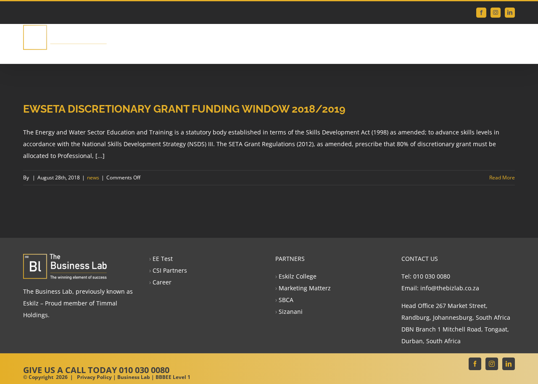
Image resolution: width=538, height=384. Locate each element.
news (93, 177)
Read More (502, 177)
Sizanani (291, 312)
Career (162, 282)
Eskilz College (297, 276)
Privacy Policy (94, 377)
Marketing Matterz (305, 288)
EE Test (163, 259)
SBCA (286, 300)
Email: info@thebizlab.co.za (440, 288)
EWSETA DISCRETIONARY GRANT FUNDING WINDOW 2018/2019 (184, 109)
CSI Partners (170, 270)
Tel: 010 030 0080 (425, 276)
